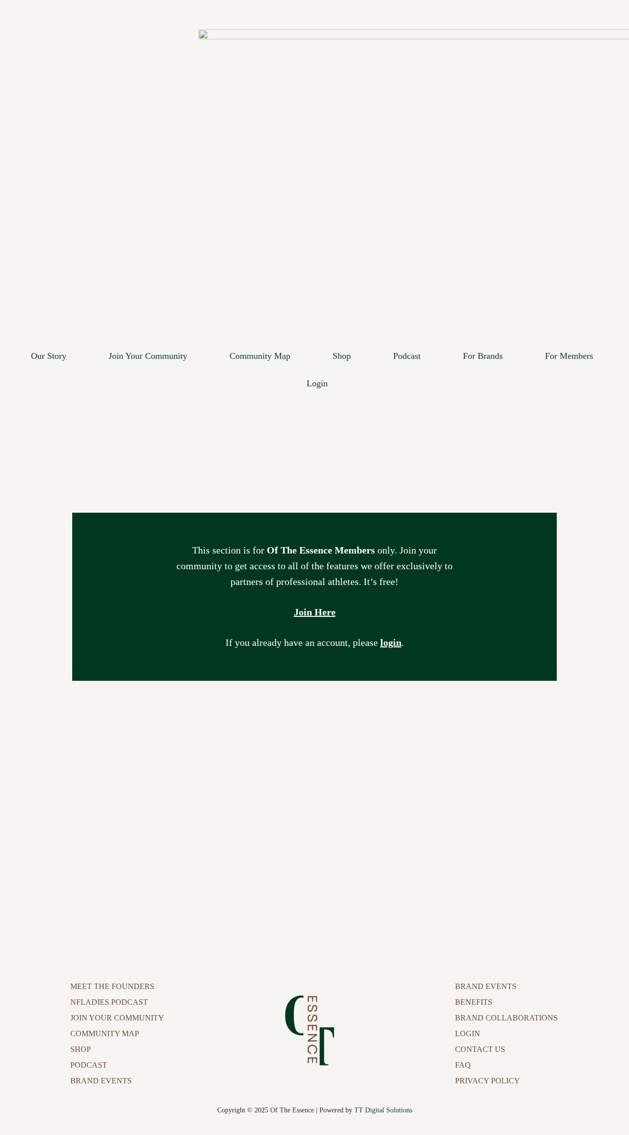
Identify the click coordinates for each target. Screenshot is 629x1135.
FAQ (463, 1065)
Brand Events (101, 1081)
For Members (569, 356)
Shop (342, 356)
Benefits (473, 1002)
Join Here (315, 612)
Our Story (48, 356)
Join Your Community (148, 356)
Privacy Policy (487, 1081)
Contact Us (480, 1049)
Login (317, 383)
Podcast (407, 356)
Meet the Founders (112, 986)
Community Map (259, 356)
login (390, 642)
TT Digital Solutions (383, 1110)
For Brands (483, 356)
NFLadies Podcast (109, 1002)
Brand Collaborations (506, 1018)
